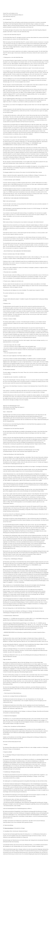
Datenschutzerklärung (9, 828)
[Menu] (19, 5)
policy (9, 372)
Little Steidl (10, 7)
